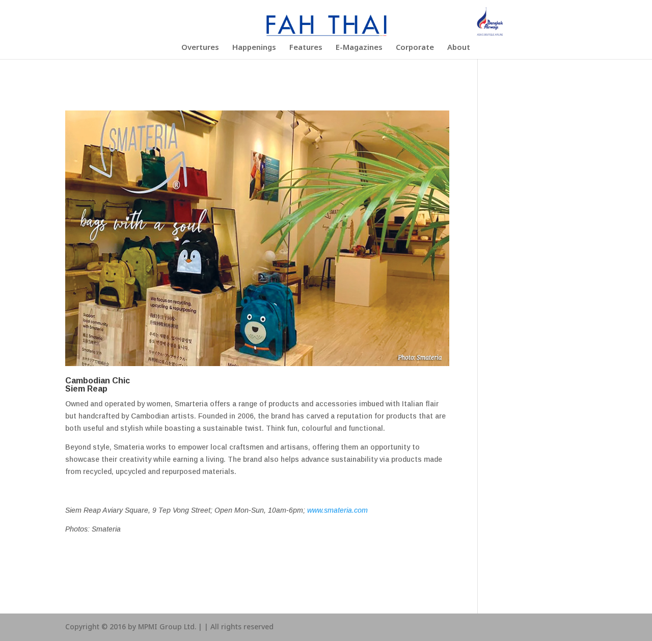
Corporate (415, 48)
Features (305, 48)
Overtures (200, 48)
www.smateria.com (337, 510)
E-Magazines (359, 48)
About (458, 48)
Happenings (254, 48)
